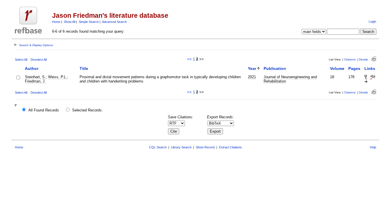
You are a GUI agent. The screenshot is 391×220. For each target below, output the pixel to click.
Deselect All (39, 59)
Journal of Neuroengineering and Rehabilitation (290, 79)
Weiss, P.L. (57, 77)
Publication (275, 68)
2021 (252, 77)
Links (369, 68)
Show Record (205, 147)
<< (189, 59)
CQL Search (158, 147)
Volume (337, 68)
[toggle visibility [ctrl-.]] (16, 105)
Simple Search (89, 21)
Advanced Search (114, 21)
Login (372, 21)
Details (363, 59)
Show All (69, 21)
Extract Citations (230, 147)
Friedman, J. (35, 81)
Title (84, 68)
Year (252, 68)
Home (56, 21)
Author (31, 68)
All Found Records (43, 110)
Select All (21, 59)
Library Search (181, 147)
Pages (354, 68)
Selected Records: (87, 110)
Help (373, 147)
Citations (350, 59)
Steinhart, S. (35, 77)
